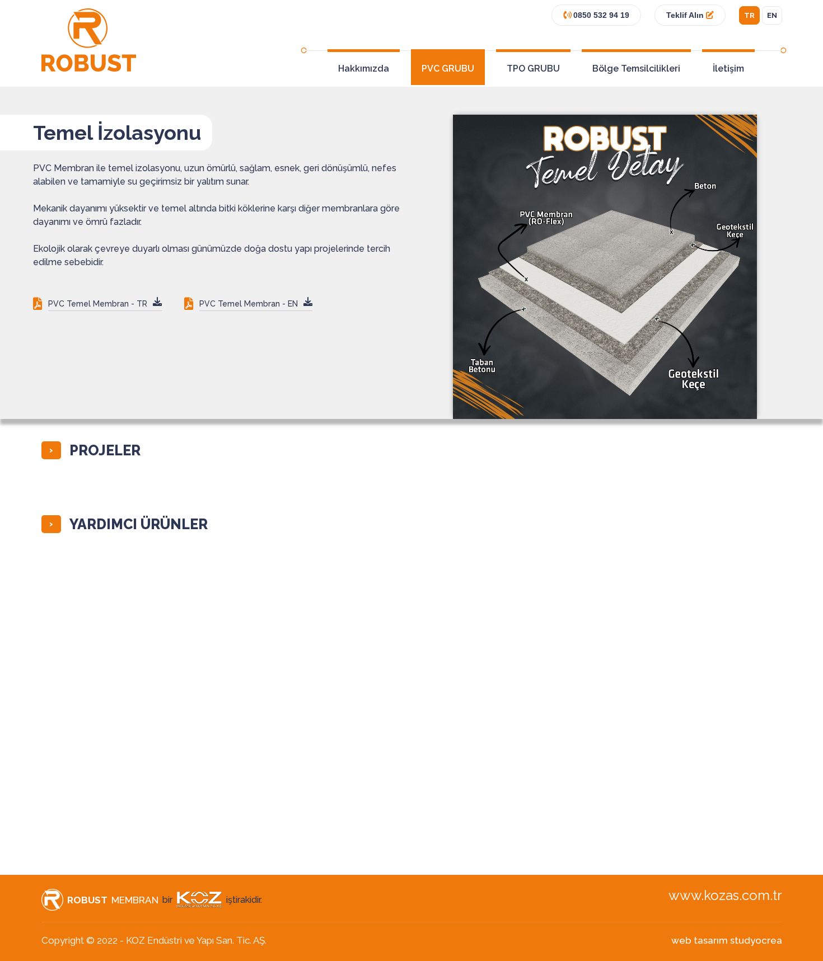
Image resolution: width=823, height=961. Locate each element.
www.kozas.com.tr (725, 895)
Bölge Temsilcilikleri (636, 68)
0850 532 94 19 (600, 15)
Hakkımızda (363, 68)
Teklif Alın (686, 15)
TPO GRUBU (533, 68)
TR (749, 15)
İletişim (728, 68)
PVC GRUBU (448, 68)
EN (772, 15)
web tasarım (699, 940)
